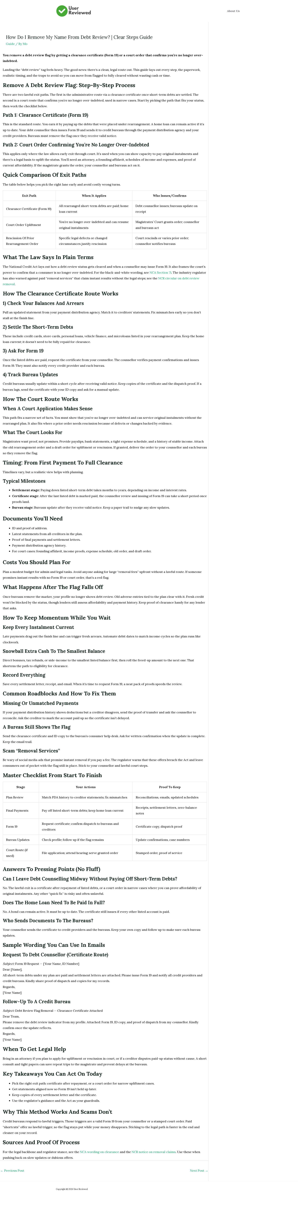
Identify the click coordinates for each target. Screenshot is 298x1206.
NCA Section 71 (160, 272)
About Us (233, 11)
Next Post (199, 1170)
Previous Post (12, 1170)
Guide (10, 44)
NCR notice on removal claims (154, 1152)
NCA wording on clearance (99, 1152)
